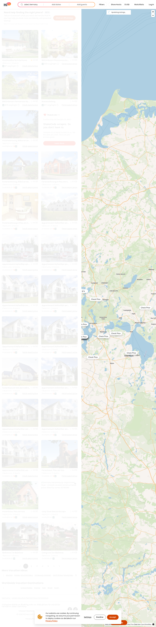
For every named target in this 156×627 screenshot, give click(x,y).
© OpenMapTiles (128, 624)
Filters (101, 4)
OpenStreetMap (146, 624)
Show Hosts (116, 4)
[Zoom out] (153, 15)
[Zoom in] (153, 12)
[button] (127, 4)
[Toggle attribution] (153, 624)
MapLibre (108, 624)
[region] (118, 318)
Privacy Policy (51, 621)
